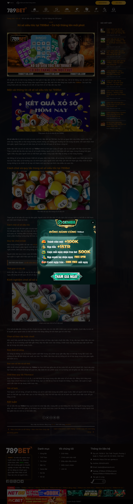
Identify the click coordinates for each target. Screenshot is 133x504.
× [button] (93, 222)
